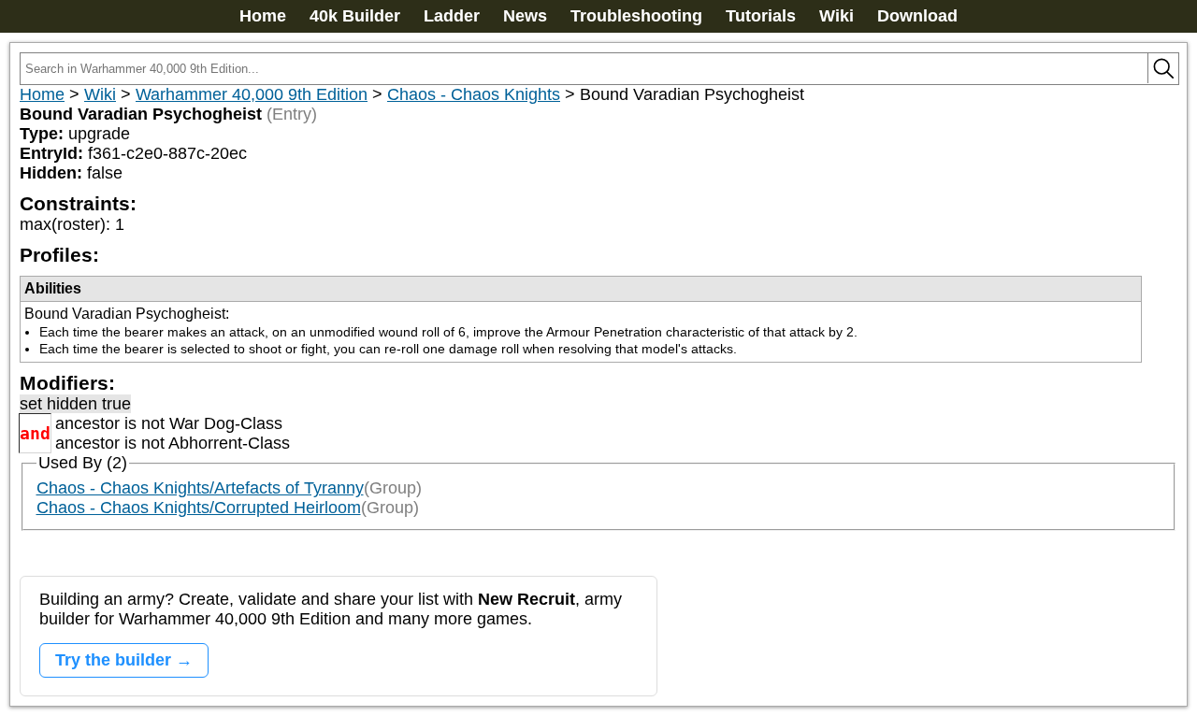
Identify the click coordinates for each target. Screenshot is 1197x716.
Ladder (452, 16)
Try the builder (113, 660)
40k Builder (355, 16)
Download (917, 16)
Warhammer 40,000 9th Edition (252, 94)
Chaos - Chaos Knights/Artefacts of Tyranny (200, 488)
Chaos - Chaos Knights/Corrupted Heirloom (198, 507)
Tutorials (761, 16)
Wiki (836, 16)
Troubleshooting (636, 16)
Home (262, 16)
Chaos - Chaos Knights (473, 94)
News (525, 16)
